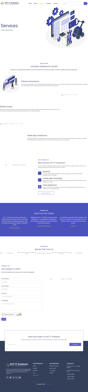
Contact (55, 3)
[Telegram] (20, 377)
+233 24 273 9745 (70, 378)
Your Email (4, 293)
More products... (36, 375)
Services (41, 3)
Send (3, 319)
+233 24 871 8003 (70, 376)
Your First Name (5, 278)
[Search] (85, 3)
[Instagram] (13, 377)
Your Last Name (5, 286)
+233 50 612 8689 (70, 374)
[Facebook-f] (7, 377)
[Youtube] (10, 377)
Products (48, 3)
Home (29, 3)
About (35, 3)
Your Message (5, 300)
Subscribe (75, 344)
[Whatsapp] (16, 377)
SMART (34, 366)
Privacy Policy (48, 384)
